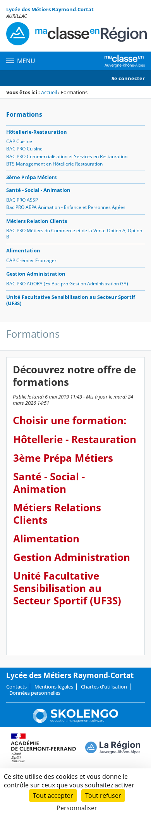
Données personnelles (34, 693)
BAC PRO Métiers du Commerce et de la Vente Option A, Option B (74, 233)
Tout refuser (103, 795)
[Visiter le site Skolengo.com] (75, 721)
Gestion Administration (35, 273)
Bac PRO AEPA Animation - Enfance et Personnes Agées (65, 207)
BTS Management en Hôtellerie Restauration (54, 163)
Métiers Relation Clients (36, 220)
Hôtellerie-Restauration (36, 131)
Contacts (16, 686)
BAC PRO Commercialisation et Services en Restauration (66, 156)
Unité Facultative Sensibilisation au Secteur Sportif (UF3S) (70, 300)
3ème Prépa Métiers (31, 177)
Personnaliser (77, 808)
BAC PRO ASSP (22, 200)
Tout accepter (53, 795)
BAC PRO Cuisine (24, 148)
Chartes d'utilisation (104, 686)
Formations (24, 114)
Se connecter (128, 78)
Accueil (49, 92)
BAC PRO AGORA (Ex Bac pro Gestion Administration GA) (67, 283)
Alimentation (23, 250)
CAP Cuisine (19, 141)
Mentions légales (53, 686)
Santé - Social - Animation (38, 189)
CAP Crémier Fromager (31, 260)
